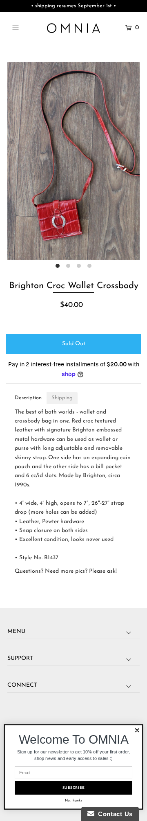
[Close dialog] (137, 730)
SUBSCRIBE (73, 788)
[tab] (28, 398)
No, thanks (73, 800)
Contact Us (113, 813)
